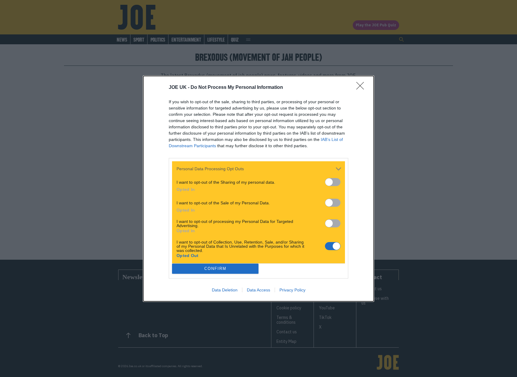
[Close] (362, 87)
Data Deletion (225, 290)
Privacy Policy (292, 290)
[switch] (332, 182)
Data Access (258, 290)
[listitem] (258, 169)
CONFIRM (215, 268)
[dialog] (258, 188)
